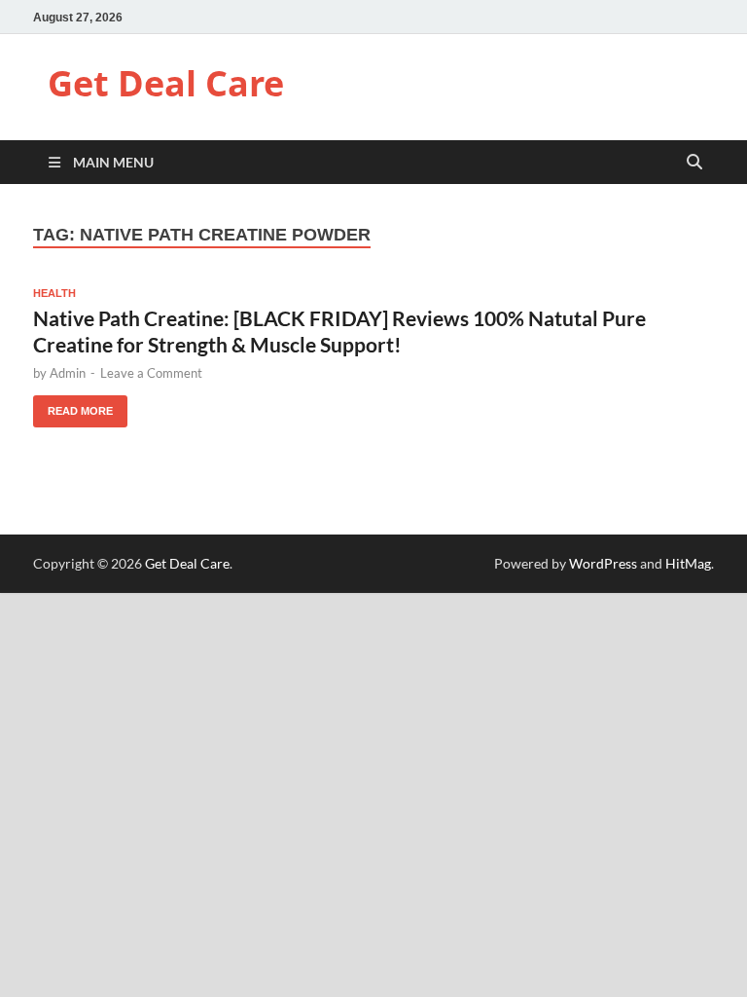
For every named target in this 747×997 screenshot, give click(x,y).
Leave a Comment (151, 373)
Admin (68, 373)
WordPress (603, 563)
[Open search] (694, 163)
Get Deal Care (166, 83)
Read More (73, 406)
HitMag (688, 563)
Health (54, 293)
